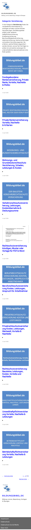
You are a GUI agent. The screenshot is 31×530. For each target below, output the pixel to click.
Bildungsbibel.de (9, 13)
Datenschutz (5, 522)
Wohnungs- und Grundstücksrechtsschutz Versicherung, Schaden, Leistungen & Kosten (14, 164)
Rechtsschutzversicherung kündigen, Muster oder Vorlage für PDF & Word (14, 248)
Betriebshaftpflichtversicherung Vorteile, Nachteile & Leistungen (15, 454)
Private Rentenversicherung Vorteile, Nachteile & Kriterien (15, 122)
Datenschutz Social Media (10, 525)
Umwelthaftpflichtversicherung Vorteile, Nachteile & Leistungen (15, 414)
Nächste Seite (24, 479)
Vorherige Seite (7, 476)
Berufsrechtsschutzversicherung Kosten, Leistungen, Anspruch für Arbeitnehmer (15, 288)
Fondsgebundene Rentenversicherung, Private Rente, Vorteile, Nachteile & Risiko (15, 81)
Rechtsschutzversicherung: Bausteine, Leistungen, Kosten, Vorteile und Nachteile (14, 372)
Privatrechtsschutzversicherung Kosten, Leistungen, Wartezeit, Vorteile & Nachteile (15, 330)
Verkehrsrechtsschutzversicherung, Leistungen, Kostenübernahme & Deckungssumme (15, 207)
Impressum (5, 519)
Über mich (4, 528)
